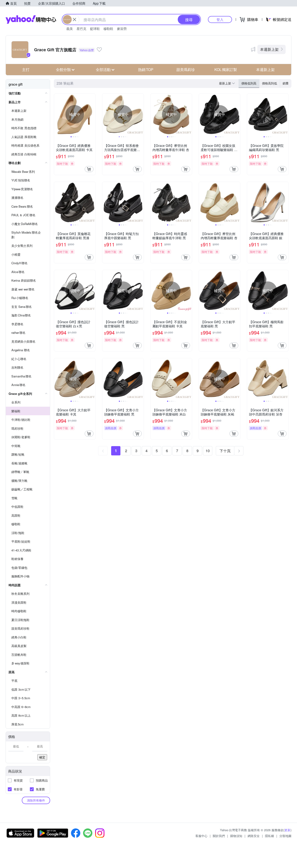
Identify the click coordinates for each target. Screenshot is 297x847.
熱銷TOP (145, 69)
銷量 (286, 83)
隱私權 (269, 836)
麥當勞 (122, 28)
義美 (69, 28)
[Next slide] (92, 114)
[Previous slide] (57, 114)
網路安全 (254, 836)
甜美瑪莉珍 (185, 69)
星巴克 (81, 28)
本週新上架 (269, 49)
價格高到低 (269, 83)
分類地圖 (285, 836)
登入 (219, 19)
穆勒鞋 (108, 28)
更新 (287, 830)
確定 (42, 757)
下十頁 (225, 450)
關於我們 (219, 836)
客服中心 (201, 836)
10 (208, 450)
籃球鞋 (95, 28)
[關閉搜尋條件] (74, 19)
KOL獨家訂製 (225, 69)
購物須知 (236, 836)
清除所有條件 (36, 800)
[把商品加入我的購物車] (89, 169)
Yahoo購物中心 (31, 19)
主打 (25, 69)
